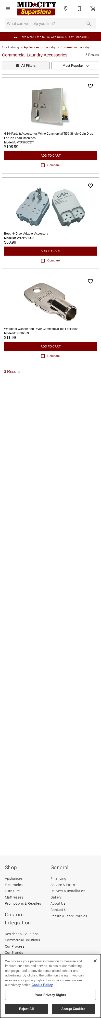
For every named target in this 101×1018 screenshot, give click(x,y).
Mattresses (14, 897)
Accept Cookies (73, 1009)
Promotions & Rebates (23, 903)
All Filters (28, 65)
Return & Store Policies (68, 916)
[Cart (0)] (93, 8)
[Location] (66, 8)
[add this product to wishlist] (90, 86)
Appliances (31, 47)
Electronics (14, 884)
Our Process (14, 946)
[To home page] (37, 8)
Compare (53, 165)
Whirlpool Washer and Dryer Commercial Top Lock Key (40, 329)
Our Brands (14, 952)
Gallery (56, 897)
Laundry (50, 47)
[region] (50, 986)
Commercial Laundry (75, 47)
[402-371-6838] (79, 8)
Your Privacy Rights (50, 995)
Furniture (12, 890)
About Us (57, 903)
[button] (8, 8)
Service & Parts (62, 884)
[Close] (95, 960)
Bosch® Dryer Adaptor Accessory (26, 233)
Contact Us (59, 909)
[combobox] (75, 65)
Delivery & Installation (67, 890)
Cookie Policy (42, 985)
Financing (58, 878)
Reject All (26, 1009)
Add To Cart (51, 155)
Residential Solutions (21, 933)
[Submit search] (88, 23)
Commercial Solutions (22, 940)
